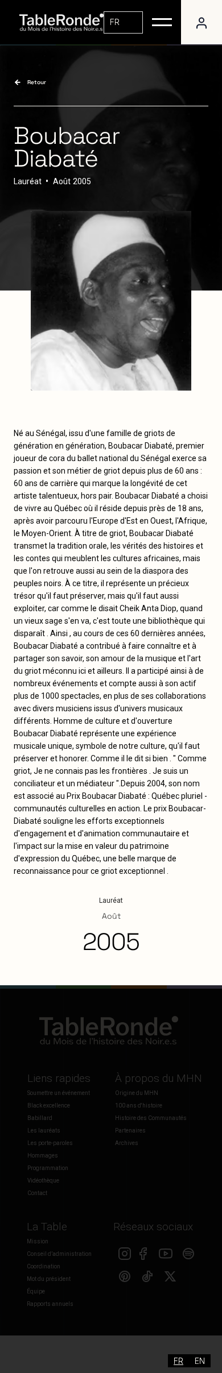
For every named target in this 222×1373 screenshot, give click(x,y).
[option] (200, 1360)
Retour (36, 82)
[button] (162, 22)
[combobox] (123, 22)
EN (200, 1361)
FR (115, 22)
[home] (59, 22)
